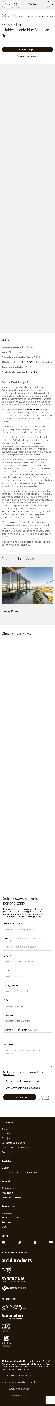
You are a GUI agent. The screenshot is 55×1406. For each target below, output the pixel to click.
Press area (7, 1222)
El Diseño (6, 1168)
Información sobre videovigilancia (19, 1382)
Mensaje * (9, 1045)
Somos (5, 1129)
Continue (33, 4)
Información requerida (27, 49)
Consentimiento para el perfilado (23, 1088)
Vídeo (5, 1227)
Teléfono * (24, 940)
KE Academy (8, 1188)
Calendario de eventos (13, 1198)
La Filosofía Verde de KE (13, 1143)
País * (7, 1000)
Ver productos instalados (28, 56)
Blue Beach (33, 410)
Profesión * (9, 1015)
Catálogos (7, 1213)
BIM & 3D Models (10, 1218)
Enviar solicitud (19, 1097)
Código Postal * (12, 986)
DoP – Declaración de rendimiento (19, 1173)
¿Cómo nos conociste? (20, 1030)
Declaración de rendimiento (16, 1148)
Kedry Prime (32, 372)
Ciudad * (9, 971)
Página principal (6, 16)
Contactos (7, 1152)
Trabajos (6, 1138)
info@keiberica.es (21, 1367)
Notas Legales (19, 1396)
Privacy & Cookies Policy (19, 1376)
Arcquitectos (8, 1193)
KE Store (6, 1134)
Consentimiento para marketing (22, 1081)
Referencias (19, 16)
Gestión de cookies (19, 1389)
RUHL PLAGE (27, 362)
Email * (7, 956)
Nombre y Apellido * (14, 924)
